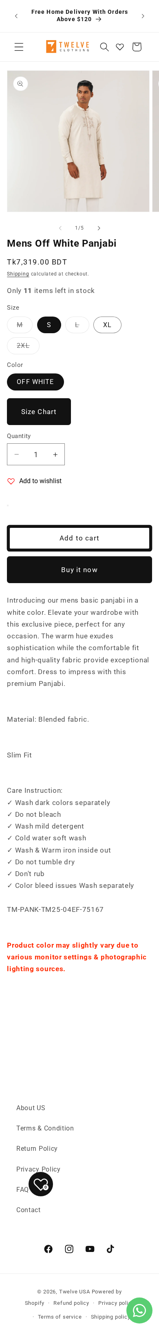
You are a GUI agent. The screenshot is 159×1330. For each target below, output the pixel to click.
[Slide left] (60, 228)
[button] (19, 47)
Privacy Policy (38, 1169)
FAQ (22, 1189)
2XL (28, 347)
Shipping (18, 274)
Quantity (19, 436)
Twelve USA (74, 1292)
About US (31, 1108)
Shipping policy (110, 1317)
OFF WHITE (35, 382)
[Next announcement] (143, 16)
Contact (28, 1210)
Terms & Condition (45, 1128)
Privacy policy (116, 1303)
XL (107, 325)
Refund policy (71, 1303)
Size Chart (39, 412)
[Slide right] (99, 228)
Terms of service (60, 1317)
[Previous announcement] (16, 16)
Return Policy (37, 1148)
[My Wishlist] (120, 47)
